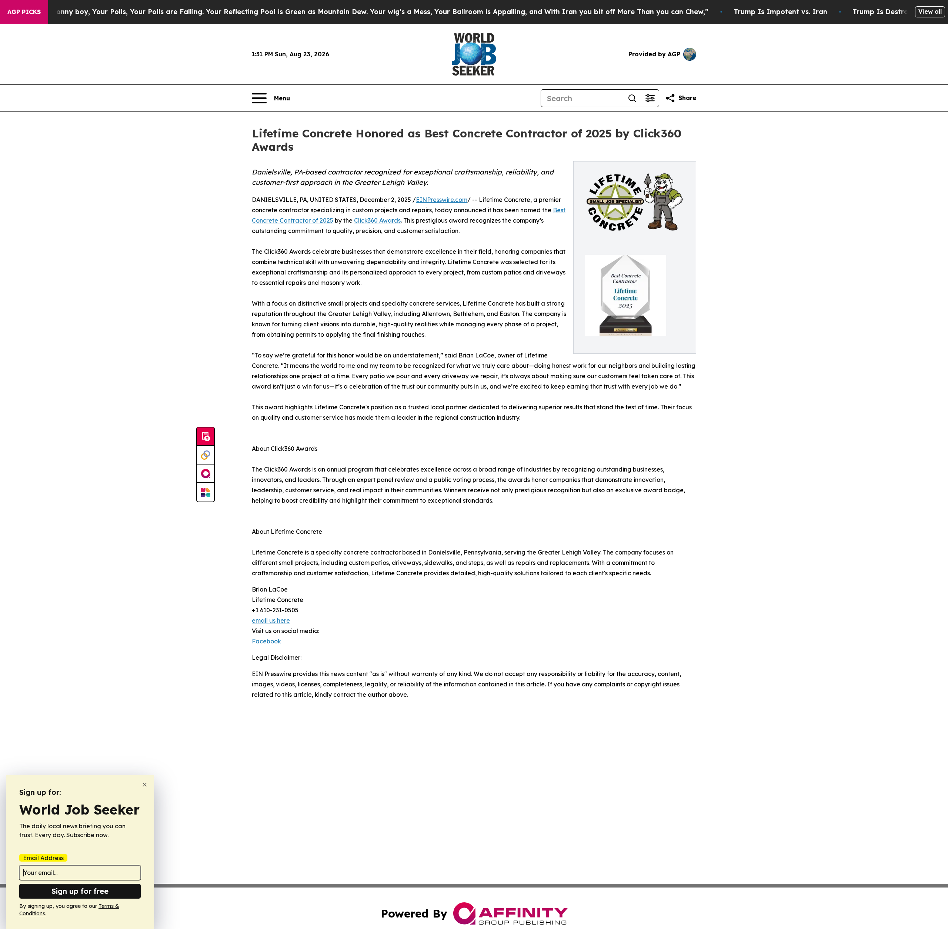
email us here (271, 620)
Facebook (266, 641)
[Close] (144, 784)
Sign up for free (80, 891)
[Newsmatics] (205, 492)
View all (930, 11)
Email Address (43, 858)
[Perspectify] (205, 455)
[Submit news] (205, 436)
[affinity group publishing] (205, 473)
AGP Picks (24, 12)
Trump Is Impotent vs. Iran (780, 11)
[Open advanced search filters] (650, 98)
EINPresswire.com (441, 199)
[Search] (632, 98)
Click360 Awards (377, 220)
